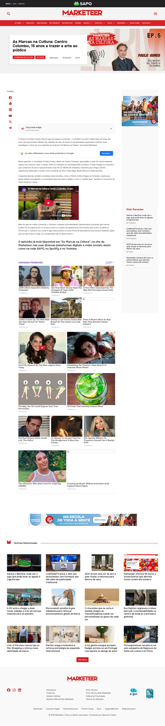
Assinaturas (51, 690)
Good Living (135, 23)
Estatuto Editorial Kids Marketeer (60, 699)
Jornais (21, 4)
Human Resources (70, 709)
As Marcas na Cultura (23, 57)
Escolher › (106, 153)
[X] (10, 121)
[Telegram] (10, 127)
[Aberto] (155, 14)
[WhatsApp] (10, 103)
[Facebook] (10, 97)
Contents (146, 23)
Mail (15, 4)
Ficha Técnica (91, 690)
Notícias (40, 57)
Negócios (30, 23)
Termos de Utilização (95, 699)
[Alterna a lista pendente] (23, 23)
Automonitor (38, 709)
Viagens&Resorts (111, 709)
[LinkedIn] (10, 109)
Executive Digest (53, 709)
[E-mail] (10, 115)
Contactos (50, 693)
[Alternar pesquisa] (8, 13)
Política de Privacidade (95, 696)
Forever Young (87, 709)
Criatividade (42, 23)
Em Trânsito (54, 23)
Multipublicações (129, 709)
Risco (99, 709)
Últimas (18, 23)
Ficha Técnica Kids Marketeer (98, 693)
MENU (8, 4)
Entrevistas (67, 23)
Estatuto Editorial (53, 696)
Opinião (78, 23)
